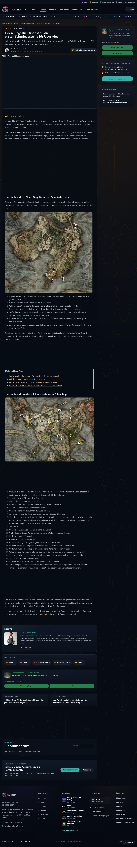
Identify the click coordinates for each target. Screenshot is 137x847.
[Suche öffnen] (121, 9)
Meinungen (77, 9)
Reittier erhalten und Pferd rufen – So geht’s (27, 379)
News (34, 9)
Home (26, 9)
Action (16, 23)
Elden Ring (18, 28)
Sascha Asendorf (20, 49)
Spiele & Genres (91, 9)
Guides (43, 9)
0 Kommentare (37, 51)
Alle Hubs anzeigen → (71, 830)
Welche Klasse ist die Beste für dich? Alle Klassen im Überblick (35, 385)
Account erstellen (70, 770)
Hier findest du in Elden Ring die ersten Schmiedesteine (116, 95)
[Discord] (12, 841)
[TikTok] (21, 841)
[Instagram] (17, 841)
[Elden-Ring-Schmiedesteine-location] (48, 252)
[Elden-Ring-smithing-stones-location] (49, 429)
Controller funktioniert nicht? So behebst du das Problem (33, 382)
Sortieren (75, 746)
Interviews (64, 9)
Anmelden (87, 770)
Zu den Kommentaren (117, 79)
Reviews (52, 9)
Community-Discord (47, 614)
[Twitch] (30, 841)
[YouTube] (25, 841)
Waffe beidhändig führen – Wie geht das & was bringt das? (34, 376)
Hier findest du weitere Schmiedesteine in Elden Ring (115, 101)
